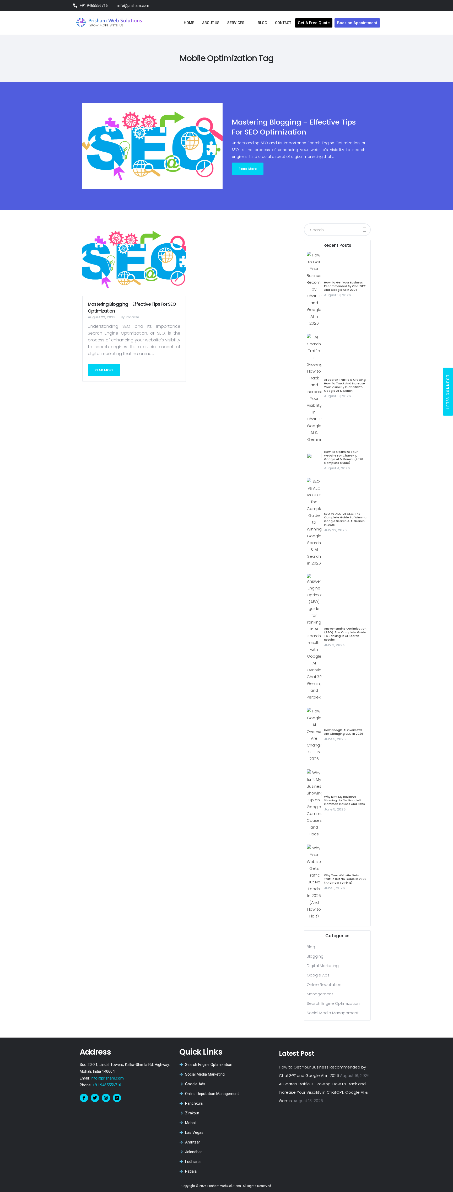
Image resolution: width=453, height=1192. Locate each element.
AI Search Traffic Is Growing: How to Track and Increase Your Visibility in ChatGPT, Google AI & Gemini (345, 385)
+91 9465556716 (106, 1085)
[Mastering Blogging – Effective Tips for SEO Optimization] (134, 259)
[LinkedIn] (375, 5)
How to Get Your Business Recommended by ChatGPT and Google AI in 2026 (345, 286)
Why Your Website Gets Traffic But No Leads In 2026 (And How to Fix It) (345, 879)
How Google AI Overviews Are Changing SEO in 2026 (343, 732)
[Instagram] (366, 5)
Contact (283, 23)
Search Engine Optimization (333, 1003)
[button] (448, 392)
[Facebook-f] (84, 1098)
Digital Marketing (323, 965)
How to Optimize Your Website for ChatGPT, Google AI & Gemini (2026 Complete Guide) (343, 457)
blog (311, 946)
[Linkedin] (117, 1098)
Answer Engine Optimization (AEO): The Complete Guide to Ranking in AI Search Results (345, 634)
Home (189, 23)
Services (235, 23)
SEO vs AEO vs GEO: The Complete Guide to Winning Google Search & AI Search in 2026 (345, 519)
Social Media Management (333, 1013)
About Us (210, 23)
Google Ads (318, 975)
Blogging (315, 956)
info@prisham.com (107, 1078)
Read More (248, 169)
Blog (262, 23)
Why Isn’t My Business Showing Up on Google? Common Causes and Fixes (344, 800)
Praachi (132, 317)
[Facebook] (347, 5)
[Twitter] (356, 5)
